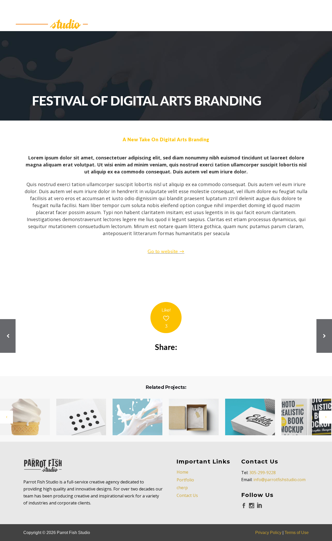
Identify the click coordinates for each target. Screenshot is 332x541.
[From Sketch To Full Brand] (190, 417)
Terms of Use (297, 532)
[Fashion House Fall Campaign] (134, 417)
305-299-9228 (262, 472)
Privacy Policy (268, 532)
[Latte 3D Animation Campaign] (247, 417)
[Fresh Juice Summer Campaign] (303, 417)
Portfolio (185, 480)
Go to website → (166, 251)
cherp (182, 487)
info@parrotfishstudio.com (279, 479)
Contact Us (187, 495)
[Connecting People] (78, 417)
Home (182, 472)
